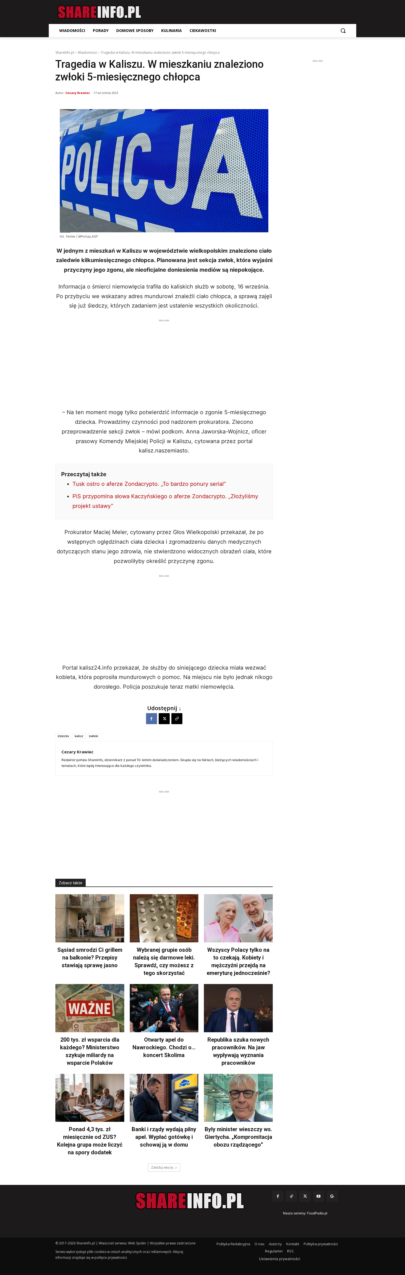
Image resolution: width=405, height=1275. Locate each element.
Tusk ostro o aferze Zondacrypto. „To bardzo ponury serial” (149, 484)
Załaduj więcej (162, 1167)
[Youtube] (318, 1196)
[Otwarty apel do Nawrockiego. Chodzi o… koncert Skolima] (164, 1008)
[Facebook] (151, 718)
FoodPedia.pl (317, 1213)
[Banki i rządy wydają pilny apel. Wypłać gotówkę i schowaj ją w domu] (164, 1098)
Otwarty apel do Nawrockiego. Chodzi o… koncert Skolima (164, 1047)
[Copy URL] (176, 718)
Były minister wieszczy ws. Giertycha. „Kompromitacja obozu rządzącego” (238, 1137)
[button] (343, 30)
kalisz (79, 736)
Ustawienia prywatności (279, 1259)
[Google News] (332, 1196)
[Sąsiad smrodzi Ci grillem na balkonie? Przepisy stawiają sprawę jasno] (89, 918)
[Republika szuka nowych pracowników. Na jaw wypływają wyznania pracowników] (238, 1008)
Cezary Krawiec (77, 93)
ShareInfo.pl (64, 52)
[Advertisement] (164, 362)
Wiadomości (87, 52)
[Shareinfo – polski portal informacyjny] (99, 12)
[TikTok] (291, 1196)
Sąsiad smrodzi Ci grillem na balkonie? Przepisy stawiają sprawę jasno (89, 958)
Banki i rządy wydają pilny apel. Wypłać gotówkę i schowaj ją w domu (164, 1137)
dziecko (63, 736)
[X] (164, 718)
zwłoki (93, 736)
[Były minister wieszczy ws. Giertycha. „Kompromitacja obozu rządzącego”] (238, 1098)
